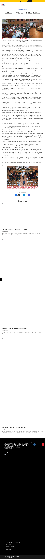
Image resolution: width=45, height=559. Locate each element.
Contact (30, 556)
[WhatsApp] (40, 444)
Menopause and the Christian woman (14, 427)
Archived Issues (25, 444)
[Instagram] (34, 444)
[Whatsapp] (21, 195)
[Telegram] (24, 195)
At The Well (25, 445)
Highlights (24, 9)
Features (20, 9)
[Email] (26, 195)
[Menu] (43, 4)
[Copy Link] (29, 195)
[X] (18, 195)
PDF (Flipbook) (25, 443)
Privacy (33, 556)
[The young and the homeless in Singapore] (22, 215)
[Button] (43, 1)
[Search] (41, 4)
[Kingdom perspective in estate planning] (22, 282)
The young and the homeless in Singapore (15, 229)
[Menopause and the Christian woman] (22, 381)
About (27, 556)
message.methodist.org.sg (10, 546)
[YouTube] (43, 444)
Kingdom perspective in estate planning (15, 328)
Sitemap (39, 556)
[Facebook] (16, 195)
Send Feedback (8, 549)
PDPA (36, 556)
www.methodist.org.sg (9, 547)
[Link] (5, 5)
